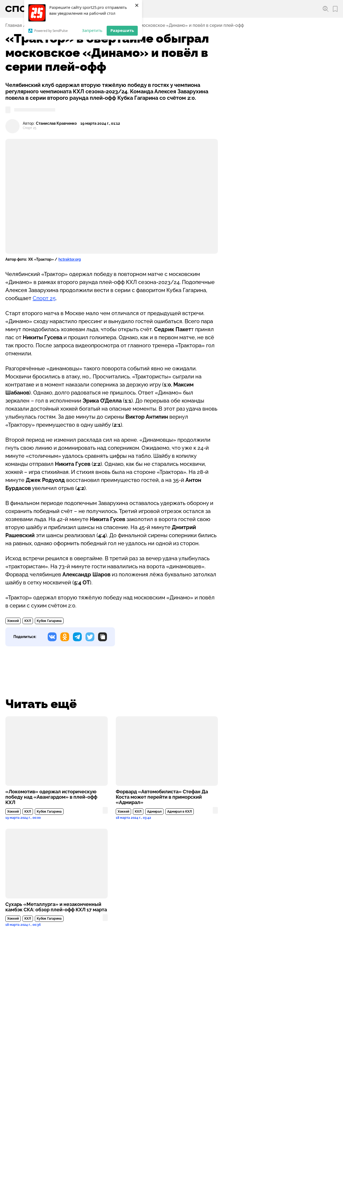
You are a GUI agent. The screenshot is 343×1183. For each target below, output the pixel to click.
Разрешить (122, 30)
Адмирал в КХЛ (179, 811)
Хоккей (13, 621)
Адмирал (154, 811)
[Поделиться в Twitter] (89, 636)
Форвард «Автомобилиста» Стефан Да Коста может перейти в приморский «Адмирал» (162, 797)
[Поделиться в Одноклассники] (64, 636)
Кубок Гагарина (49, 621)
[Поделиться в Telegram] (77, 636)
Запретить (92, 30)
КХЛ (27, 621)
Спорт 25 (44, 298)
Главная (13, 25)
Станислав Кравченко (56, 123)
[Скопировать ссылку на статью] (102, 636)
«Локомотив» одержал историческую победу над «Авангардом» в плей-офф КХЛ (51, 797)
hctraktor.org (69, 259)
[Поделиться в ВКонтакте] (52, 636)
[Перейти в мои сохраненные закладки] (335, 9)
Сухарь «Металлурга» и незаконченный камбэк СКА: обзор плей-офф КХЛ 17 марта (56, 907)
